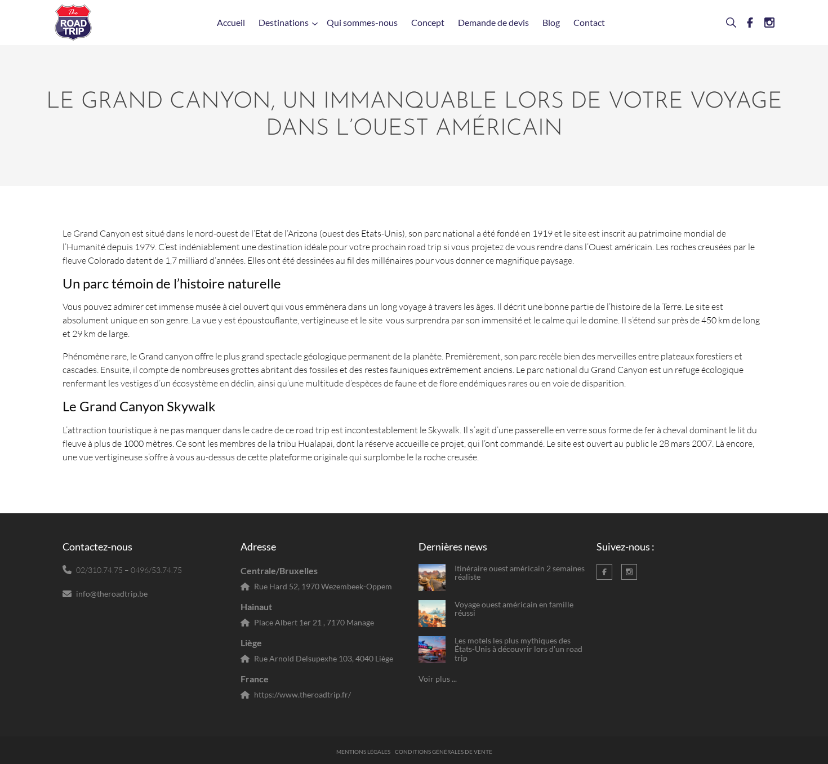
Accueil (231, 22)
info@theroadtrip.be (112, 593)
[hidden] (432, 577)
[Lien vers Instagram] (764, 22)
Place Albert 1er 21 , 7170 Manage (314, 622)
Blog (551, 22)
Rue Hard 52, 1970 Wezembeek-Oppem (323, 586)
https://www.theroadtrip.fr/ (302, 694)
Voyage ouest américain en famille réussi (514, 609)
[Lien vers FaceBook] (745, 22)
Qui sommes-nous (362, 22)
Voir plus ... (438, 678)
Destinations (284, 22)
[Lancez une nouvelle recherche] (726, 22)
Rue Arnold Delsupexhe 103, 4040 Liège (323, 658)
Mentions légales (363, 751)
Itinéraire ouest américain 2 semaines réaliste (520, 572)
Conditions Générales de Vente (443, 751)
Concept (427, 22)
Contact (589, 22)
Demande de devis (493, 22)
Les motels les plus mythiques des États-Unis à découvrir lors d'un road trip (518, 649)
